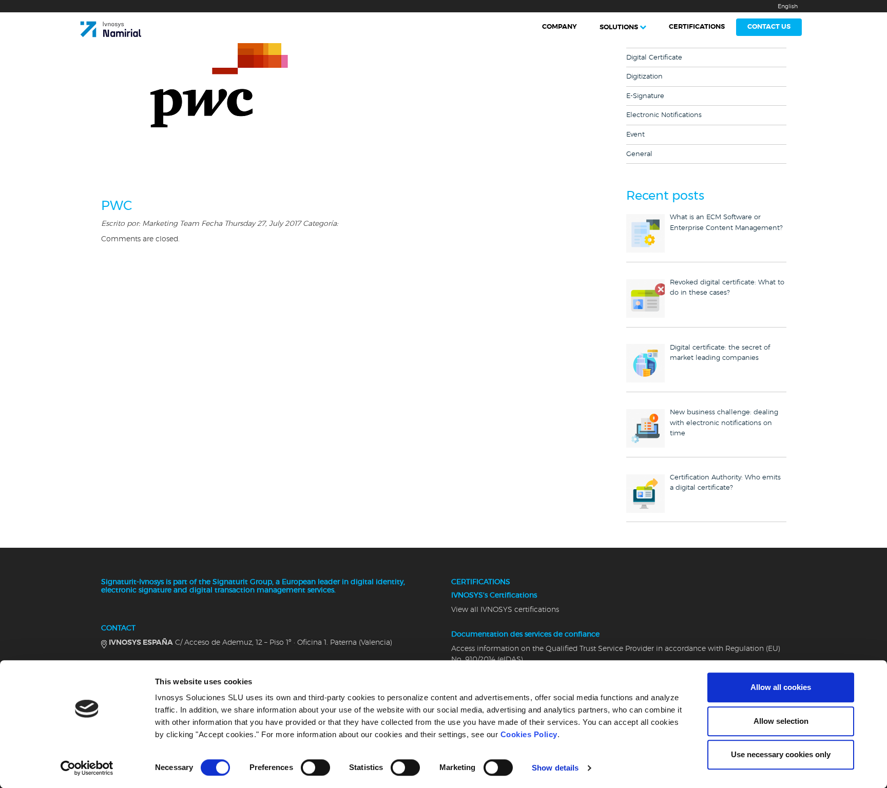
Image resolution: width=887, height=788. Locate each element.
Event (635, 134)
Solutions (619, 27)
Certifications (697, 27)
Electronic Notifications (664, 115)
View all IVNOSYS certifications (505, 609)
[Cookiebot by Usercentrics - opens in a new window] (87, 768)
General (639, 154)
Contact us (768, 27)
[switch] (315, 767)
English (788, 6)
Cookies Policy (528, 734)
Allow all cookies (780, 687)
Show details (555, 767)
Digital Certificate (654, 57)
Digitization (644, 76)
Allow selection (781, 721)
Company (559, 27)
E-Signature (645, 96)
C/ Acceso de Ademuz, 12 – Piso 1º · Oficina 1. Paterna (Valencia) (250, 642)
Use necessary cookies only (781, 754)
